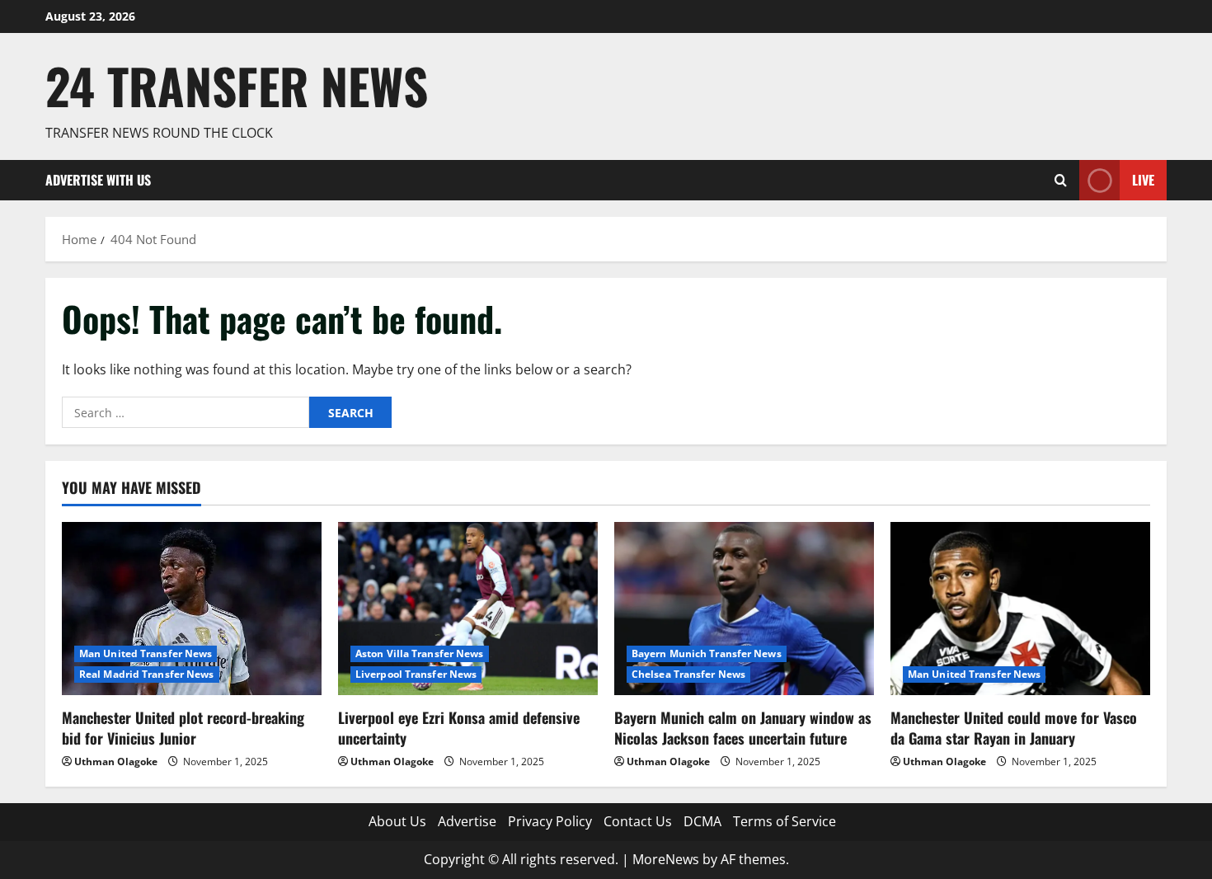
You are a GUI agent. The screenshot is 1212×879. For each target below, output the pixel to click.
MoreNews (665, 859)
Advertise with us (98, 180)
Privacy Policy (550, 821)
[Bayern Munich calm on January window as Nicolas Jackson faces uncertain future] (744, 608)
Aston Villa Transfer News (419, 653)
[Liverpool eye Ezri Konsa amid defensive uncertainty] (468, 608)
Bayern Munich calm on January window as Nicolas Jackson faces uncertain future (742, 728)
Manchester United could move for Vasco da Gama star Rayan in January (1013, 728)
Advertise (467, 821)
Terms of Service (784, 821)
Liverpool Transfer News (416, 674)
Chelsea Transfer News (688, 674)
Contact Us (638, 821)
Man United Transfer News (145, 653)
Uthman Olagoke (115, 761)
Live (1143, 180)
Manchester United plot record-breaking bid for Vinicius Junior (183, 728)
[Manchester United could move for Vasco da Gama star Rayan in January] (1020, 608)
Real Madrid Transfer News (146, 674)
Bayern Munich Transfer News (707, 653)
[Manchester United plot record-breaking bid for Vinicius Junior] (192, 608)
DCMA (702, 821)
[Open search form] (1061, 180)
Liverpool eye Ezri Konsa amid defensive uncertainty (459, 728)
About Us (397, 821)
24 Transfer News (236, 85)
